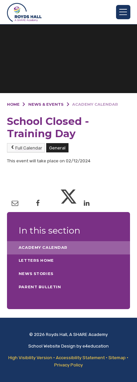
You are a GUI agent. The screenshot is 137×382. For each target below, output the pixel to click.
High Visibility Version (30, 357)
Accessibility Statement (80, 357)
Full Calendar (28, 147)
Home (13, 104)
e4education (95, 346)
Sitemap (117, 357)
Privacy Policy (68, 364)
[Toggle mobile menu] (123, 12)
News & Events (46, 104)
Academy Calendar (95, 104)
